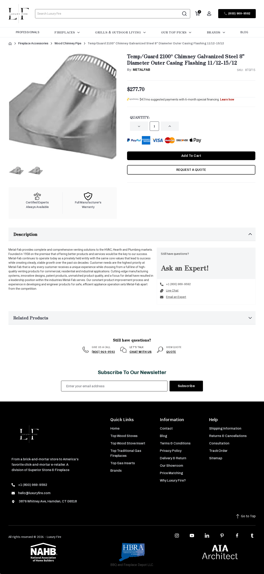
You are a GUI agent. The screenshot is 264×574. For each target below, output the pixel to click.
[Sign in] (209, 13)
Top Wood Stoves (124, 436)
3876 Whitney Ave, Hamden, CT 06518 (47, 501)
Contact (166, 428)
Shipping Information (225, 428)
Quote (171, 352)
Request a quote (191, 170)
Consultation (219, 443)
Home (114, 428)
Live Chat (172, 290)
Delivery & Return (173, 458)
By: (138, 69)
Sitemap (215, 458)
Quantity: (140, 117)
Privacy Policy (171, 450)
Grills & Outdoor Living (118, 32)
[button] (132, 234)
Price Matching (171, 473)
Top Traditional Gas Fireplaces (125, 453)
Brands (214, 32)
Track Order (218, 450)
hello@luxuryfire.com (34, 493)
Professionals (28, 32)
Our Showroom (171, 465)
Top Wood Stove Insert (127, 443)
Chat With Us (141, 351)
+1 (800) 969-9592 (178, 284)
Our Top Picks (174, 32)
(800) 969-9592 (103, 352)
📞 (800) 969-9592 (237, 13)
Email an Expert (176, 297)
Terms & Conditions (175, 443)
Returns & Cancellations (228, 436)
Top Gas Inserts (122, 463)
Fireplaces (65, 32)
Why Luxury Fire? (173, 480)
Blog (244, 32)
